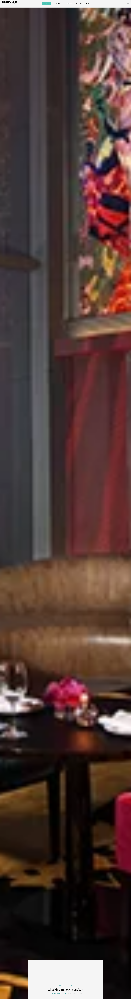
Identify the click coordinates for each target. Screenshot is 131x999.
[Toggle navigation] (124, 3)
